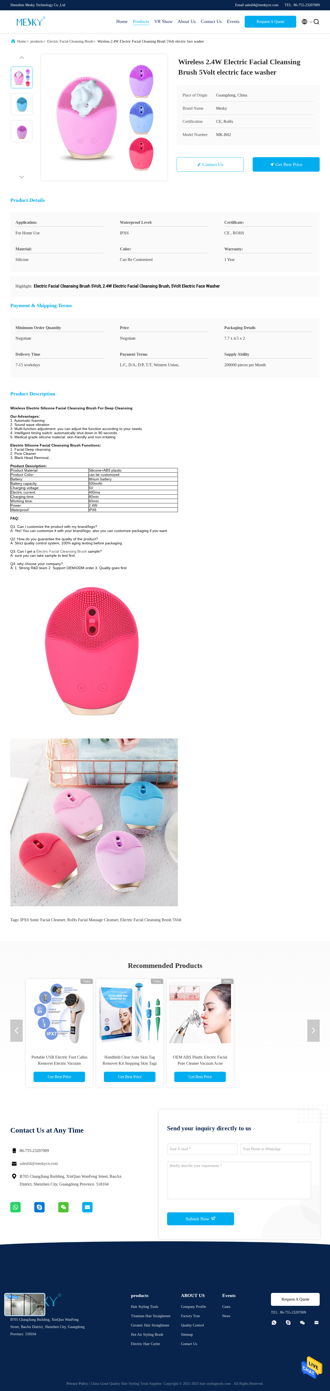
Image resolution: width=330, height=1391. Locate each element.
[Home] (31, 21)
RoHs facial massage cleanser (92, 920)
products (36, 41)
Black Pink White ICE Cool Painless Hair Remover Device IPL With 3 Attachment (270, 1063)
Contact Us (211, 21)
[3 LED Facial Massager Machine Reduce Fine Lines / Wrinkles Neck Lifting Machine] (59, 1012)
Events (233, 21)
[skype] (46, 1211)
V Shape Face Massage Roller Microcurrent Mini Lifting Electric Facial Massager (130, 1063)
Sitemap (187, 1335)
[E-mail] (93, 1211)
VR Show (163, 21)
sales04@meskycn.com (39, 1163)
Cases (226, 1307)
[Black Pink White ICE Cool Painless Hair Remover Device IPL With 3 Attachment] (270, 1012)
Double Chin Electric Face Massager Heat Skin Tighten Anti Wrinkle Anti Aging (200, 1063)
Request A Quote (270, 21)
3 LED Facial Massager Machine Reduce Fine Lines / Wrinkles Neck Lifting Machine (59, 1063)
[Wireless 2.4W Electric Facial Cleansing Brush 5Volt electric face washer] (104, 117)
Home (122, 21)
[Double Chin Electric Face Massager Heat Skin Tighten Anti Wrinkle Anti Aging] (200, 1012)
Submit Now (198, 1218)
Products (141, 21)
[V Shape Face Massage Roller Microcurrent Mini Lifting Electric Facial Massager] (130, 1012)
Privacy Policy (77, 1384)
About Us (187, 21)
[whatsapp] (22, 1211)
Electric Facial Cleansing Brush (70, 41)
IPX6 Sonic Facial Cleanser (42, 920)
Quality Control (192, 1325)
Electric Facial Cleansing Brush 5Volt (150, 920)
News (226, 1316)
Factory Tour (190, 1316)
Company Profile (193, 1307)
